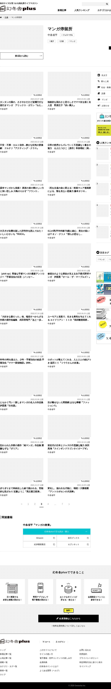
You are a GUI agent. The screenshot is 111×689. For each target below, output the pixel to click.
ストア (3, 674)
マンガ (72, 41)
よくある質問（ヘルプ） (50, 670)
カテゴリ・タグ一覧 (8, 666)
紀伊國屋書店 (39, 544)
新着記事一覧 (5, 654)
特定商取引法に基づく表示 (90, 662)
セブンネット (73, 544)
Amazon (39, 538)
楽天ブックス (73, 538)
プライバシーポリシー (88, 658)
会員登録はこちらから (70, 618)
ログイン (61, 642)
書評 (52, 41)
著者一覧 (4, 670)
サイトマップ (85, 666)
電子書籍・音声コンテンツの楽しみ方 (56, 658)
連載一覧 (4, 662)
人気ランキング (81, 10)
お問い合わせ (85, 650)
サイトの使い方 (46, 654)
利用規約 (83, 654)
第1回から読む (21, 56)
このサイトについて (48, 650)
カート (47, 642)
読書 (6, 17)
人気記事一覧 (5, 658)
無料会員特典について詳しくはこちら (69, 626)
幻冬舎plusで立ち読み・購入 (57, 531)
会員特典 (43, 662)
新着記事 (62, 10)
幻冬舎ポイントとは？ (49, 666)
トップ (3, 650)
